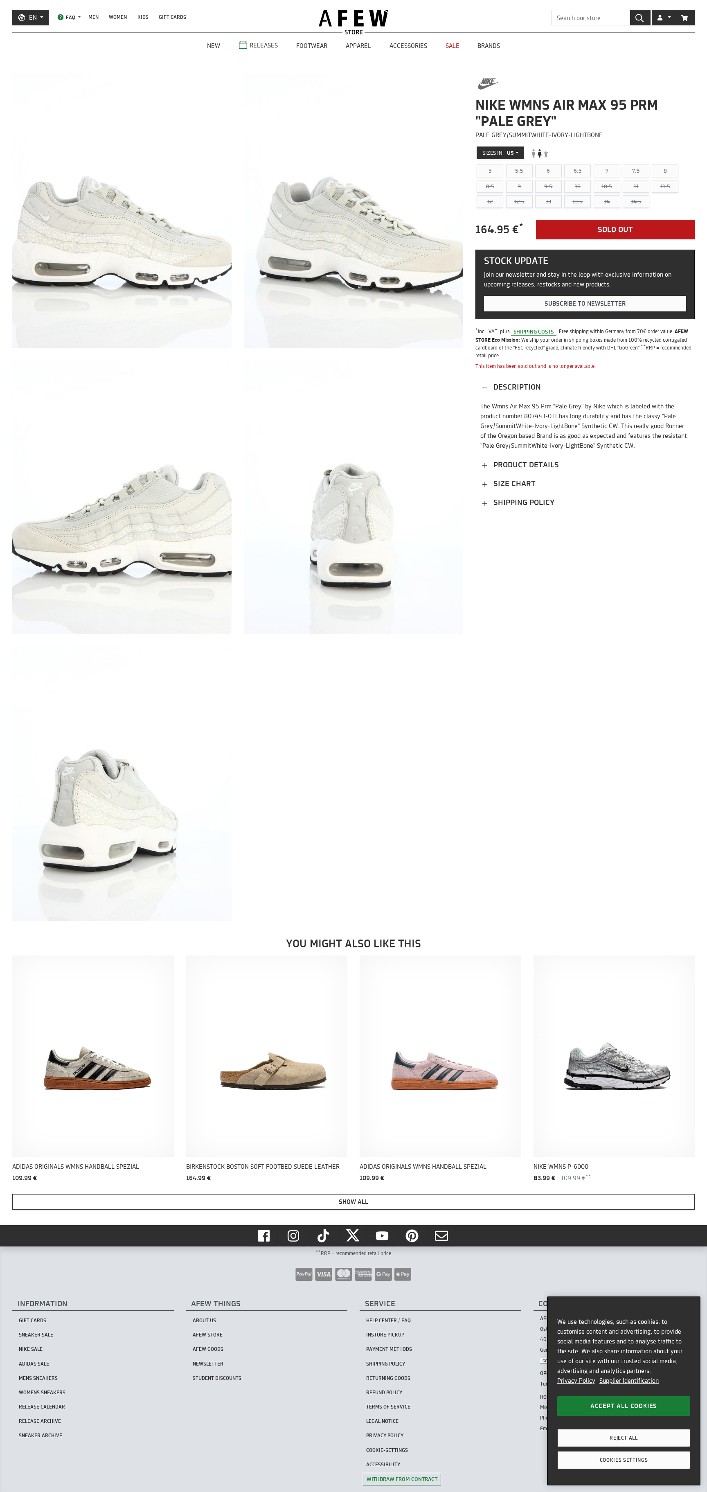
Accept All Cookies (623, 1406)
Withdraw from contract (402, 1479)
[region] (623, 1390)
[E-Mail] (442, 1235)
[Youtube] (383, 1235)
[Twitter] (353, 1235)
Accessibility (383, 1464)
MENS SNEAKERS (38, 1378)
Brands (488, 46)
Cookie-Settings (387, 1450)
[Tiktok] (324, 1235)
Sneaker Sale (36, 1335)
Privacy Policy (576, 1380)
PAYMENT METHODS (389, 1349)
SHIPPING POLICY (385, 1364)
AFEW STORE (353, 18)
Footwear (311, 46)
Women (118, 17)
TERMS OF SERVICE (388, 1407)
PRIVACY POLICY (384, 1435)
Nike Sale (31, 1349)
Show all (353, 1202)
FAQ (71, 17)
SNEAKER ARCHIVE (40, 1435)
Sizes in (498, 153)
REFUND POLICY (384, 1392)
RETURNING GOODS (388, 1378)
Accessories (408, 46)
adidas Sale (34, 1364)
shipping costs (533, 331)
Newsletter (208, 1364)
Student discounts (217, 1378)
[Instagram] (294, 1235)
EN (32, 17)
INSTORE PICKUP (385, 1335)
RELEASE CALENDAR (42, 1407)
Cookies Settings (624, 1460)
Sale (452, 46)
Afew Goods (208, 1349)
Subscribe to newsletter (585, 303)
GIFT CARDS (172, 17)
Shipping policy (522, 502)
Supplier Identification (629, 1380)
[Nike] (488, 84)
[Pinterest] (413, 1235)
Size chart (513, 484)
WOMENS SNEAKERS (42, 1392)
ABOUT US (204, 1320)
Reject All (624, 1438)
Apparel (358, 46)
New (213, 46)
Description (516, 387)
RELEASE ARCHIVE (40, 1421)
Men (93, 17)
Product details (525, 465)
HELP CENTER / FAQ (388, 1320)
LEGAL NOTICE (382, 1421)
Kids (143, 17)
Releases (264, 45)
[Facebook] (264, 1235)
